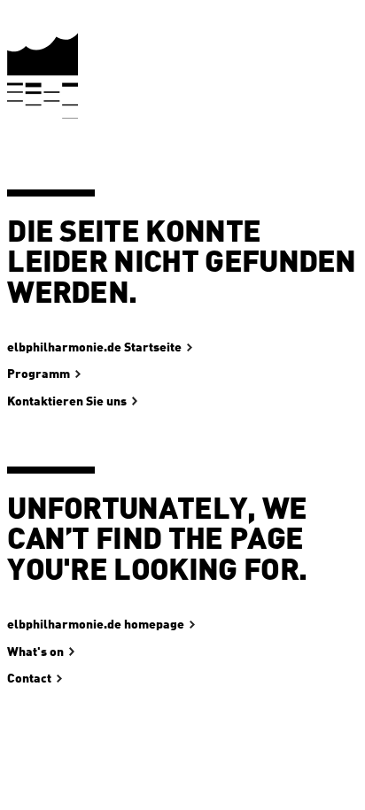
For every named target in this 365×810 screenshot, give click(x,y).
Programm (38, 374)
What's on (35, 652)
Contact (29, 679)
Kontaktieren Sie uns (67, 402)
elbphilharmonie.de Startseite (94, 348)
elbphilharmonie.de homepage (95, 625)
